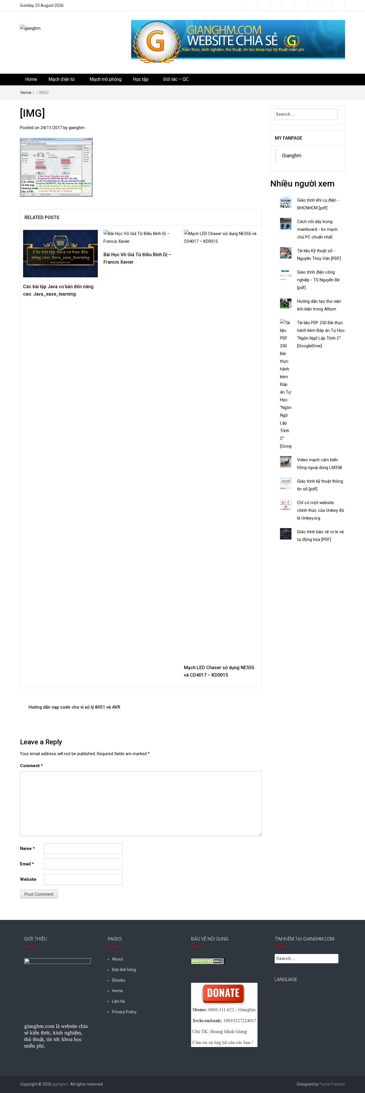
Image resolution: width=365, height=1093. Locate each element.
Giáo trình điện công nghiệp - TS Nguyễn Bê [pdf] (318, 280)
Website (28, 879)
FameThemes (332, 1084)
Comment (31, 765)
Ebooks (118, 980)
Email (27, 864)
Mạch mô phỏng (105, 79)
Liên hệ (118, 1001)
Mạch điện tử (61, 79)
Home (31, 79)
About (117, 959)
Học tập (141, 79)
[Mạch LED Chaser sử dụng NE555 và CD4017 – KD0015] (221, 443)
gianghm (77, 127)
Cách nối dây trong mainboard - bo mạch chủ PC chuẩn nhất (317, 229)
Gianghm (291, 156)
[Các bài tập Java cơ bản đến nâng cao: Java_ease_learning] (60, 253)
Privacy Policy (124, 1012)
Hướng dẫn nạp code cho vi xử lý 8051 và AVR (74, 707)
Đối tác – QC (175, 79)
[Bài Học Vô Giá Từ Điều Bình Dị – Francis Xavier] (141, 237)
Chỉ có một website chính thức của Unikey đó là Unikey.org (320, 510)
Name (27, 848)
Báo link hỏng (124, 969)
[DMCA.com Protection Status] (208, 960)
